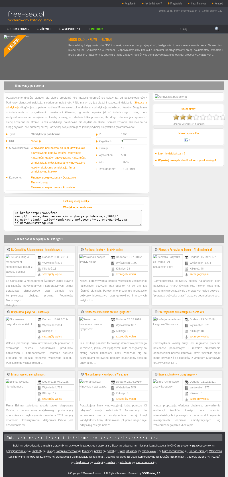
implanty (37, 451)
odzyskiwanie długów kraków (48, 152)
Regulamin (130, 3)
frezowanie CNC (166, 445)
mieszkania (145, 445)
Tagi (9, 437)
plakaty (179, 456)
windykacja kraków (42, 162)
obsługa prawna (97, 445)
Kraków (164, 456)
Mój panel (45, 29)
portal (110, 451)
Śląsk (115, 445)
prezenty (186, 445)
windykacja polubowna (45, 148)
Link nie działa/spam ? (171, 153)
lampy (86, 451)
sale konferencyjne (143, 456)
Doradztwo (69, 177)
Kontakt (219, 3)
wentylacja (62, 456)
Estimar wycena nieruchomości (28, 374)
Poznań (215, 456)
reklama (98, 456)
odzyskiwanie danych (37, 445)
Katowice (45, 456)
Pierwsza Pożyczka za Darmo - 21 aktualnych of (185, 249)
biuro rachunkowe (173, 451)
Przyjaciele (176, 3)
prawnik (59, 445)
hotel (16, 445)
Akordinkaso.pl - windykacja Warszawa (106, 374)
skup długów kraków (72, 148)
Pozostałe (69, 187)
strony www (149, 451)
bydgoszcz (82, 462)
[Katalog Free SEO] (34, 3)
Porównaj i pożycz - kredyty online (104, 249)
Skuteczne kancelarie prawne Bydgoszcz (108, 312)
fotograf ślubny (128, 451)
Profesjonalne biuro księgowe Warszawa (181, 312)
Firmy (34, 182)
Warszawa (215, 451)
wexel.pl (36, 141)
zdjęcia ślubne (197, 456)
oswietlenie (76, 445)
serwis (111, 456)
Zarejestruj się (71, 29)
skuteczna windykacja (54, 167)
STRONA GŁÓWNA (19, 29)
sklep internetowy (66, 451)
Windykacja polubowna (29, 85)
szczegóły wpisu (52, 274)
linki (49, 451)
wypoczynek (203, 445)
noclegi (98, 462)
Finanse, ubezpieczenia (45, 177)
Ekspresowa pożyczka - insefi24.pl (30, 312)
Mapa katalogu (198, 3)
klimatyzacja (80, 456)
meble (111, 462)
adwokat (128, 445)
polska (98, 451)
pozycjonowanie (16, 451)
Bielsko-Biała (197, 451)
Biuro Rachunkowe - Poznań (90, 39)
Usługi (44, 182)
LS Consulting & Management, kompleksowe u (36, 249)
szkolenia (125, 462)
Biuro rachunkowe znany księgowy (178, 374)
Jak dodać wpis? (153, 3)
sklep (123, 456)
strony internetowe (24, 456)
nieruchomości (145, 462)
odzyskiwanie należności (70, 157)
